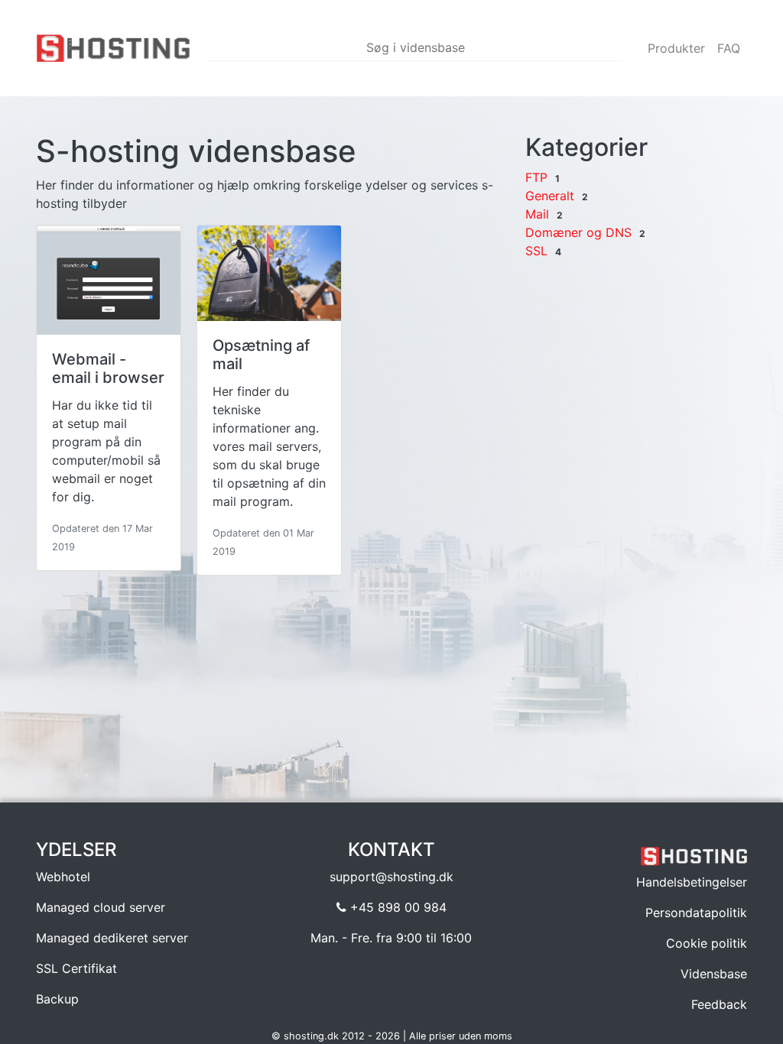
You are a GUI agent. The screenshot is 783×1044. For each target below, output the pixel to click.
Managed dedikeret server (112, 937)
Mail (537, 214)
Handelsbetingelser (691, 882)
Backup (57, 999)
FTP (536, 177)
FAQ (728, 48)
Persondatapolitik (696, 912)
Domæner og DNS (578, 232)
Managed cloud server (100, 907)
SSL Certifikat (76, 968)
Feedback (719, 1004)
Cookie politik (706, 943)
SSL (536, 250)
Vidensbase (714, 973)
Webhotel (63, 876)
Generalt (549, 195)
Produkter (676, 48)
